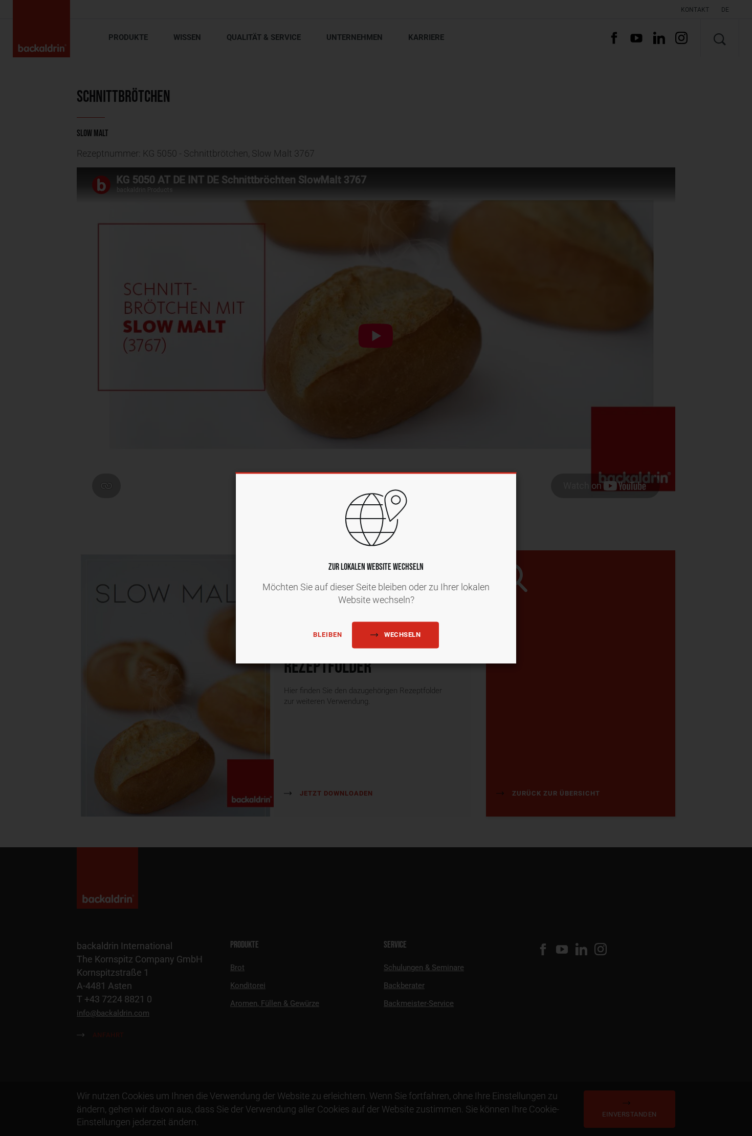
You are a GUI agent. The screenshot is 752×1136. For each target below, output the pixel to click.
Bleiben (327, 635)
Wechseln (402, 634)
